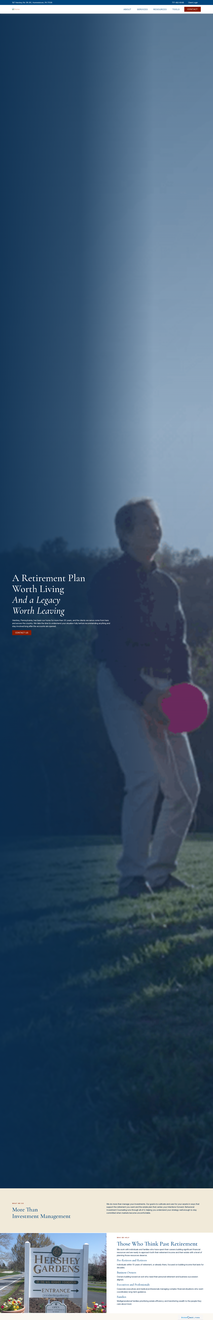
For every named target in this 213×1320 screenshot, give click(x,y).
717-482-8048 (178, 2)
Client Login (193, 2)
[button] (127, 9)
